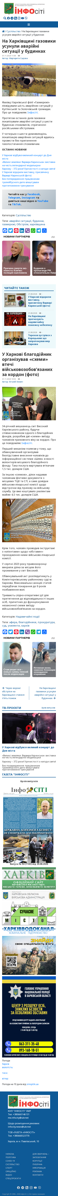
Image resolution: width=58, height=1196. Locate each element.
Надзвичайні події (28, 616)
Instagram (28, 197)
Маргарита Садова (18, 58)
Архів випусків (48, 708)
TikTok (16, 204)
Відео (9, 1175)
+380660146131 (21, 1114)
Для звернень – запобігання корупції (41, 1157)
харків (25, 625)
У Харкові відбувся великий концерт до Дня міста (28, 749)
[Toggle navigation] (29, 24)
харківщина (37, 224)
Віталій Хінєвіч (16, 381)
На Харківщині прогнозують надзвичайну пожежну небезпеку (40, 321)
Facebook (33, 194)
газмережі (8, 224)
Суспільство (13, 31)
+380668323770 (21, 1135)
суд (4, 625)
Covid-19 (10, 1160)
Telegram (14, 197)
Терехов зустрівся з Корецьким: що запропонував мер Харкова (40, 340)
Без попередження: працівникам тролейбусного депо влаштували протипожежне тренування (21, 182)
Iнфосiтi (32, 112)
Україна (10, 1154)
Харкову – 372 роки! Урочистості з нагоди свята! (28, 168)
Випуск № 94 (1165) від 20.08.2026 (29, 863)
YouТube (42, 201)
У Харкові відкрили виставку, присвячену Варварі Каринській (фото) (40, 301)
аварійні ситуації (20, 221)
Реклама (37, 1171)
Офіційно (11, 1171)
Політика (11, 1157)
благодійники (27, 622)
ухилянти (14, 625)
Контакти (38, 1175)
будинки (38, 221)
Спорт (9, 1167)
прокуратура (46, 622)
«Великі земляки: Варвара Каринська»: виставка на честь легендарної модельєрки (29, 756)
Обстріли (22, 224)
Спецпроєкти (13, 1178)
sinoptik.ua (32, 1084)
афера (13, 622)
